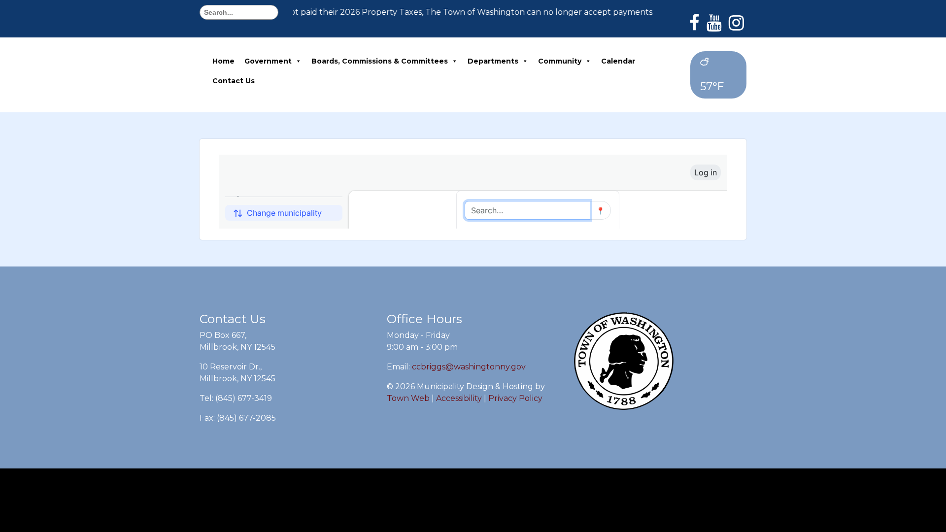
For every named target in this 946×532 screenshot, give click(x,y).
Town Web (408, 398)
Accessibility (459, 398)
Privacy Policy (515, 398)
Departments (493, 61)
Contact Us (233, 80)
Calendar (618, 61)
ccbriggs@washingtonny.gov (469, 366)
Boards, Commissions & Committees (379, 61)
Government (268, 61)
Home (223, 61)
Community (559, 61)
